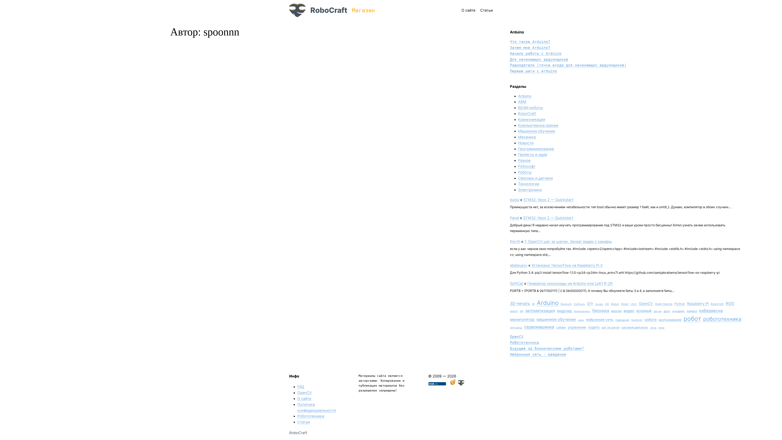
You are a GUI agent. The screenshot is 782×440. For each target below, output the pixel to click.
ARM (522, 102)
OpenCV (646, 303)
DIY (590, 303)
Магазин (363, 10)
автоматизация (540, 310)
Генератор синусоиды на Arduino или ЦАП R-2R (570, 283)
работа (651, 319)
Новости (526, 143)
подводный (622, 319)
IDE (607, 304)
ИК (521, 311)
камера (692, 311)
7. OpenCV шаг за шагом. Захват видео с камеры (568, 241)
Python (679, 304)
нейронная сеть (599, 319)
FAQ (300, 387)
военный (644, 311)
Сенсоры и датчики (535, 178)
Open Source (663, 304)
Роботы (525, 172)
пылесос (637, 319)
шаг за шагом (610, 327)
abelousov (518, 265)
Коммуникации (531, 119)
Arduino (525, 96)
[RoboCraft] (461, 384)
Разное (524, 160)
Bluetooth (566, 304)
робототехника (722, 319)
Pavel (514, 218)
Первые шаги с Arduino (533, 71)
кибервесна (711, 310)
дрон (667, 311)
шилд (653, 327)
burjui (514, 200)
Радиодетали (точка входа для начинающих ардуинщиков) (568, 65)
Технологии (528, 184)
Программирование (536, 149)
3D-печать (520, 303)
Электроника (530, 190)
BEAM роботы (530, 108)
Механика (527, 137)
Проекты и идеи (532, 154)
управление (577, 327)
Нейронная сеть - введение (538, 354)
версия (616, 311)
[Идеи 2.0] (452, 384)
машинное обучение (556, 319)
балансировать (582, 311)
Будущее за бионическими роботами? (547, 348)
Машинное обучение (536, 131)
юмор (661, 327)
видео (629, 311)
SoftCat (516, 283)
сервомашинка (539, 326)
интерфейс (678, 311)
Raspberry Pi (698, 303)
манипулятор (522, 319)
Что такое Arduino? (530, 42)
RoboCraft (328, 10)
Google (599, 304)
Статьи (303, 422)
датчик (658, 311)
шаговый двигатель (635, 327)
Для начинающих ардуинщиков (539, 59)
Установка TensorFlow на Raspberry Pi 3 (567, 265)
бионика (600, 310)
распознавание (670, 320)
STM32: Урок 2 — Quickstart (548, 200)
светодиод (516, 327)
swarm (514, 311)
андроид (564, 311)
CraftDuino (579, 304)
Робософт (527, 166)
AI (533, 304)
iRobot (615, 304)
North (515, 241)
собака (561, 327)
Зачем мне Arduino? (530, 47)
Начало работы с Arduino (535, 53)
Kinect (625, 304)
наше (581, 320)
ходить (594, 327)
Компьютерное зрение (538, 125)
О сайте (304, 398)
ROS (730, 303)
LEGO (634, 304)
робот (692, 318)
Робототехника (524, 342)
